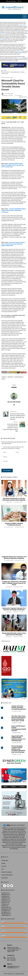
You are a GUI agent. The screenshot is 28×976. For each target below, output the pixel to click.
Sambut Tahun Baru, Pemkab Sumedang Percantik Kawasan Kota (18, 707)
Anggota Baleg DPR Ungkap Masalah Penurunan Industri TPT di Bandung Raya (18, 738)
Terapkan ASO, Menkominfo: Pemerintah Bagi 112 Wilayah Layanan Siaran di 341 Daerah (14, 583)
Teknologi (7, 77)
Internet (4, 376)
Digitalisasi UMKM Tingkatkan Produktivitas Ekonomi (14, 524)
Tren (11, 77)
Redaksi (3, 863)
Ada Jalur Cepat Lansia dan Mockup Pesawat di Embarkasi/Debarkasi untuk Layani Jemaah (18, 718)
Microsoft (11, 376)
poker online (22, 25)
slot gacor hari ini (19, 51)
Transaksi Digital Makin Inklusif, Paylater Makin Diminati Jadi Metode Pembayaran (13, 210)
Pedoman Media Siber (7, 875)
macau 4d (20, 57)
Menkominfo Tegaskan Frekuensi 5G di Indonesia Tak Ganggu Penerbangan (14, 608)
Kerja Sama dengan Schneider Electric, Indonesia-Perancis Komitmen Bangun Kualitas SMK (13, 244)
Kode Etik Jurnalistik (6, 872)
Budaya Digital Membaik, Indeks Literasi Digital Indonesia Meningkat (14, 633)
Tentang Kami (4, 860)
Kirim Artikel (4, 878)
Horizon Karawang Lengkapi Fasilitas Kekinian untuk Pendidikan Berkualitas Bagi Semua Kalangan (18, 749)
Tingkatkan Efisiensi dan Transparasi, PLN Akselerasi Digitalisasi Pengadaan (14, 557)
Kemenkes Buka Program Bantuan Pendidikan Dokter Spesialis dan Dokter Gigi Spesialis (12, 165)
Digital (3, 77)
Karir (2, 869)
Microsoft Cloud (19, 376)
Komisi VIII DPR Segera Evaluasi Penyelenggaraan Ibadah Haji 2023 (18, 728)
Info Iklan (3, 866)
